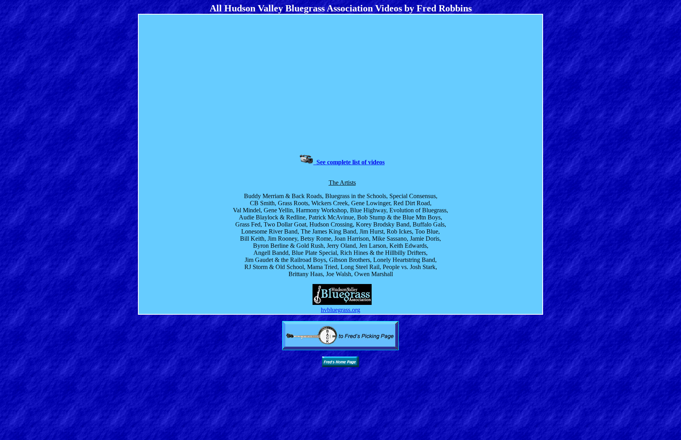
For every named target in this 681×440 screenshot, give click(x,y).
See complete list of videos (349, 162)
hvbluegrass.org (340, 309)
